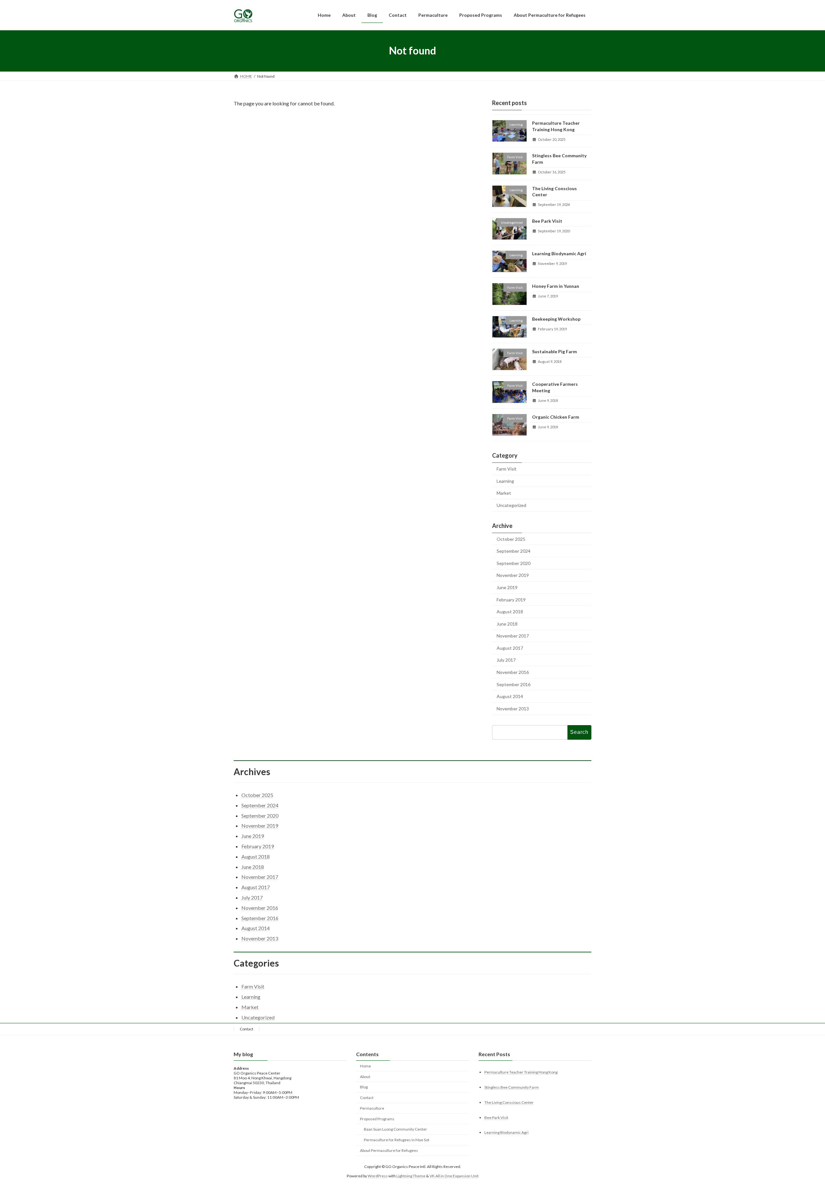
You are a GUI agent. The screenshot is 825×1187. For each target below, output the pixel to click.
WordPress (378, 1175)
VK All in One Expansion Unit (454, 1175)
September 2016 (513, 684)
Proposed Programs (377, 1118)
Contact (246, 1028)
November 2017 (513, 635)
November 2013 (513, 708)
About (365, 1076)
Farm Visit (507, 469)
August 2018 (510, 611)
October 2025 (511, 538)
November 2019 (513, 575)
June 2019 (507, 587)
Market (504, 493)
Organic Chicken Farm (555, 416)
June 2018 (507, 623)
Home (365, 1066)
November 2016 (513, 672)
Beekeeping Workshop (556, 318)
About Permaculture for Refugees (389, 1150)
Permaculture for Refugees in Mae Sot (396, 1139)
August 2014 (510, 696)
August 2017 (510, 647)
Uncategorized (511, 505)
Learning (505, 480)
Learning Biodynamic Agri (559, 253)
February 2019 (511, 599)
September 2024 (513, 551)
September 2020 (513, 563)
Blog (364, 1087)
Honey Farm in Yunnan (555, 286)
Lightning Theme (410, 1175)
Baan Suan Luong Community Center (395, 1129)
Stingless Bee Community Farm (511, 1087)
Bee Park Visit (547, 220)
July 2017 (506, 660)
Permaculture (372, 1108)
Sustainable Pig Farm (554, 351)
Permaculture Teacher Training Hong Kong (521, 1071)
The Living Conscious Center (509, 1102)
